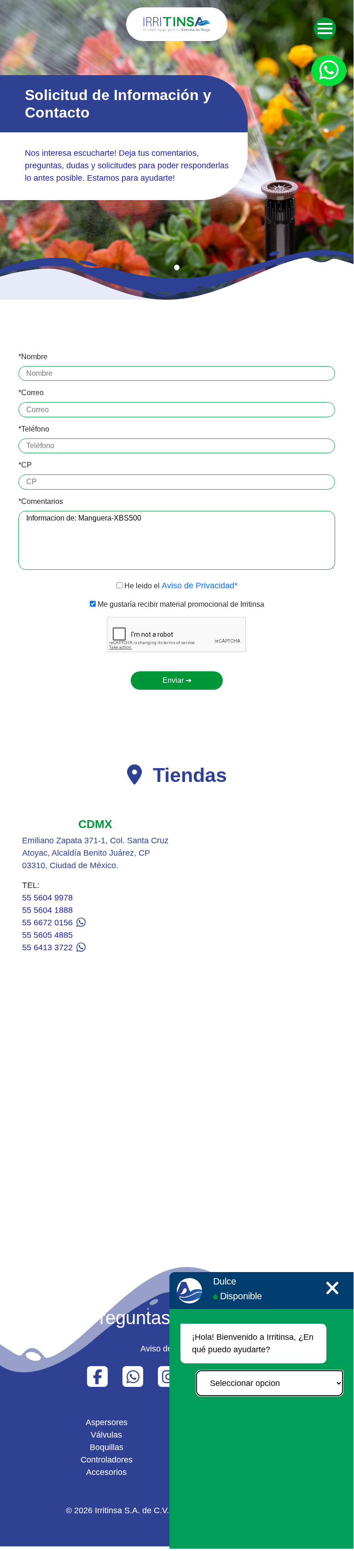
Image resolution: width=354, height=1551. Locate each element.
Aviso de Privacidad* (200, 585)
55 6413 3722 (48, 947)
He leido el (180, 585)
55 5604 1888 (47, 910)
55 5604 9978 (47, 897)
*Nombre (32, 357)
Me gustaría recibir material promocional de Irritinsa (180, 604)
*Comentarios (40, 501)
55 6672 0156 (48, 922)
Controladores (107, 1459)
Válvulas (106, 1434)
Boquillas (106, 1447)
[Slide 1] (177, 267)
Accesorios (106, 1472)
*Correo (31, 393)
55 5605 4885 (47, 935)
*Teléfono (33, 429)
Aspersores (107, 1422)
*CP (25, 465)
